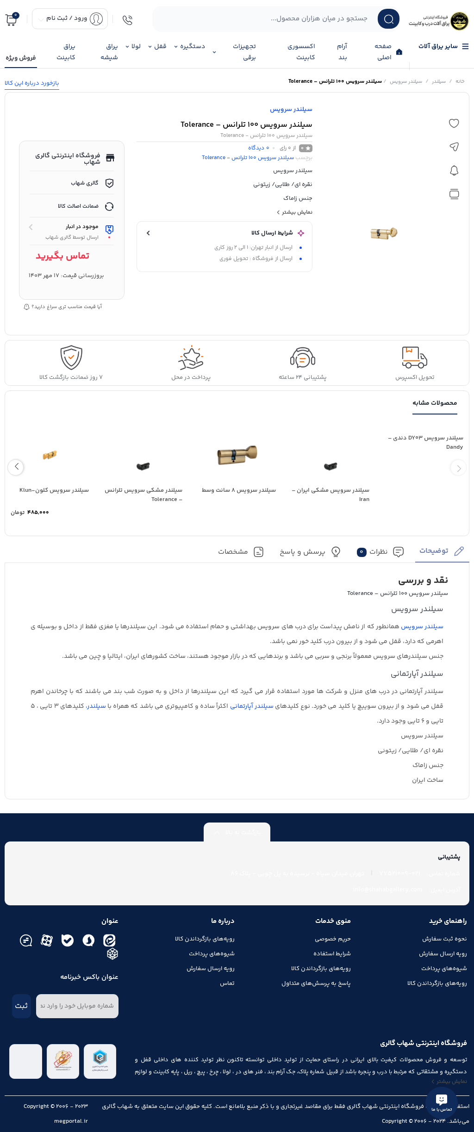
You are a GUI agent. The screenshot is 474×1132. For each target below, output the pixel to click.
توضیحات (434, 551)
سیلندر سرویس (406, 82)
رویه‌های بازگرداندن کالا (437, 983)
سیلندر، (96, 706)
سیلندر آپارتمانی (252, 706)
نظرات (374, 552)
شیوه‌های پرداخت (444, 968)
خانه (460, 82)
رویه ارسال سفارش (443, 954)
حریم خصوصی (333, 939)
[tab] (442, 554)
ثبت (21, 1006)
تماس (227, 983)
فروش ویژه (21, 58)
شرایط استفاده (332, 954)
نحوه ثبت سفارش (444, 939)
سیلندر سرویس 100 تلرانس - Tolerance (248, 158)
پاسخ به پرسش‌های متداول (316, 983)
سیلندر (439, 82)
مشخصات (233, 552)
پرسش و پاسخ (302, 552)
